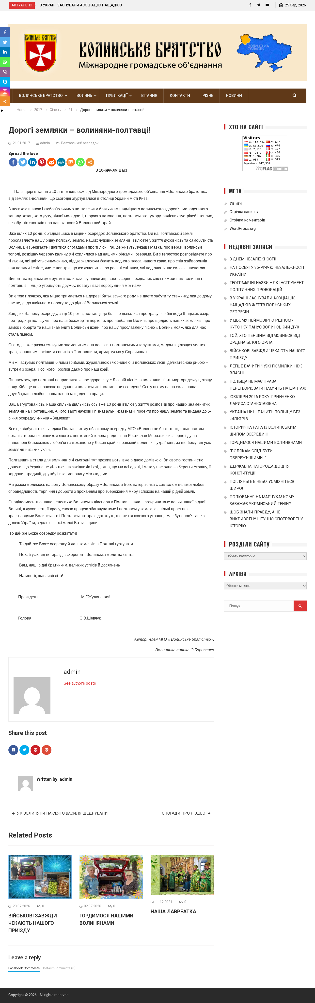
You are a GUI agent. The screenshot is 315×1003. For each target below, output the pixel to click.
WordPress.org (243, 228)
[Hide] (2, 111)
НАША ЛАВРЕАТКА (173, 911)
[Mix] (70, 162)
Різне (208, 95)
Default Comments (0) (59, 968)
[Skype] (5, 82)
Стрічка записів (244, 211)
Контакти (180, 95)
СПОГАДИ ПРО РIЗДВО (183, 813)
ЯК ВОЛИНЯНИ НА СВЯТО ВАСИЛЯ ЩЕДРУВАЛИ (62, 813)
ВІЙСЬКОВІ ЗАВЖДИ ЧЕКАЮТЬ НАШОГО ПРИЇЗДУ (32, 923)
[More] (90, 162)
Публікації (116, 95)
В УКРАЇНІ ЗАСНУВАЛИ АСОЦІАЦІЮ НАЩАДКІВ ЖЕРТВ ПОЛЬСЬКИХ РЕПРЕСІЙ (263, 305)
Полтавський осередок (79, 143)
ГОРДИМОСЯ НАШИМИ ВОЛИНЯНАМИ (266, 442)
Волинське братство (41, 95)
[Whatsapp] (80, 162)
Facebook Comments (24, 968)
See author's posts (80, 683)
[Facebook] (250, 5)
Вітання (149, 95)
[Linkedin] (32, 162)
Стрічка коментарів (247, 220)
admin (45, 143)
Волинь (84, 95)
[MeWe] (61, 162)
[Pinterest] (42, 162)
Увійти (236, 203)
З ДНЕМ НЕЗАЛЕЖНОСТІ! (122, 5)
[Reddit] (51, 162)
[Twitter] (258, 5)
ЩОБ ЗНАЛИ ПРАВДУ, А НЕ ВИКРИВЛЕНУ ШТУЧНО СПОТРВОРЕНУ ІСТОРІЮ (266, 519)
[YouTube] (267, 5)
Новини (234, 95)
